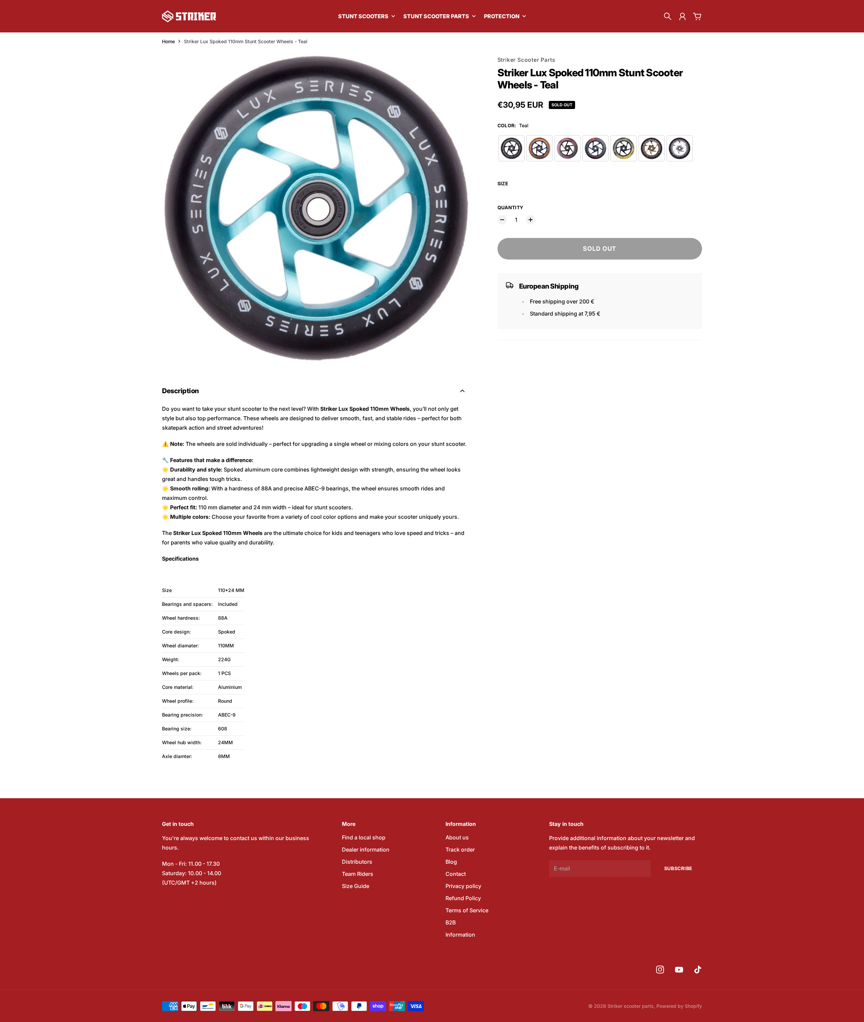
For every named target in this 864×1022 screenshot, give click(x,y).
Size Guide (355, 886)
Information (460, 934)
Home (168, 41)
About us (457, 837)
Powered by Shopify (679, 1006)
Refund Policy (463, 898)
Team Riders (357, 873)
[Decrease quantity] (502, 219)
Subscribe (678, 868)
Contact (456, 873)
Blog (451, 861)
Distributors (357, 861)
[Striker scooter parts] (189, 16)
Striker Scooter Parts (526, 59)
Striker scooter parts (631, 1006)
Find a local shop (363, 837)
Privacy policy (463, 886)
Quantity (510, 207)
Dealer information (365, 849)
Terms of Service (467, 910)
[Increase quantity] (530, 219)
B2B (451, 922)
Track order (460, 849)
